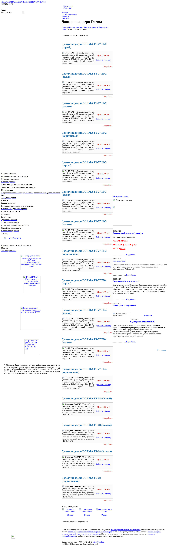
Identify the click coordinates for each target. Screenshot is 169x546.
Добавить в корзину (103, 60)
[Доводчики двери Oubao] (104, 511)
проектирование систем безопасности (125, 530)
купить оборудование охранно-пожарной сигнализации (90, 532)
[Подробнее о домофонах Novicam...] (31, 262)
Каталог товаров (68, 10)
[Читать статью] (32, 346)
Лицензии (67, 8)
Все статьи (161, 350)
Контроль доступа (91, 27)
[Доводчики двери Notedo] (70, 511)
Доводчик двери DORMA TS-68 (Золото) (87, 451)
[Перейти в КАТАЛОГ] (32, 318)
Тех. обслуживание (69, 14)
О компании (68, 6)
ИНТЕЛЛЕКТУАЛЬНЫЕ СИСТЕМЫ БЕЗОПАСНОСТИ (23, 2)
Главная (65, 27)
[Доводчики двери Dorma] (87, 511)
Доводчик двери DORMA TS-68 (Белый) (87, 424)
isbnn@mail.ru (98, 542)
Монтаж (65, 12)
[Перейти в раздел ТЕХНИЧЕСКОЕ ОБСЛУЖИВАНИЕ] (122, 225)
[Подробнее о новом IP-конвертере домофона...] (31, 284)
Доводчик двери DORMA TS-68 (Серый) (87, 398)
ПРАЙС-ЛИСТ (15, 238)
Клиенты (65, 16)
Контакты (65, 18)
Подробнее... (108, 67)
